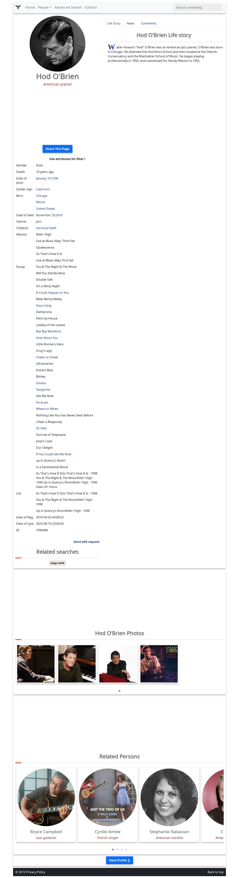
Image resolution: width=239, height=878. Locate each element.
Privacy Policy (35, 872)
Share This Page (57, 149)
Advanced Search (68, 7)
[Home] (18, 7)
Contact (91, 7)
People (43, 7)
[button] (119, 691)
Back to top (216, 872)
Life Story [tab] (113, 23)
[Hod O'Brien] (58, 43)
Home (30, 7)
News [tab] (131, 23)
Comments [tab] (148, 23)
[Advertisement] (57, 116)
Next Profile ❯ (119, 860)
